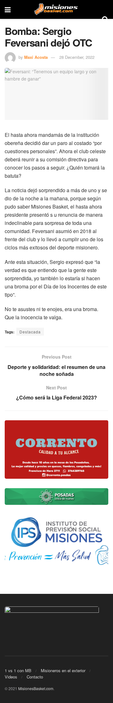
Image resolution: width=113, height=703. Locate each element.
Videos (11, 677)
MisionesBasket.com (35, 688)
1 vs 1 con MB (18, 670)
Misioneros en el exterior (63, 670)
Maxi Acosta (36, 57)
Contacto (35, 677)
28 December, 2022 (76, 57)
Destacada (30, 331)
